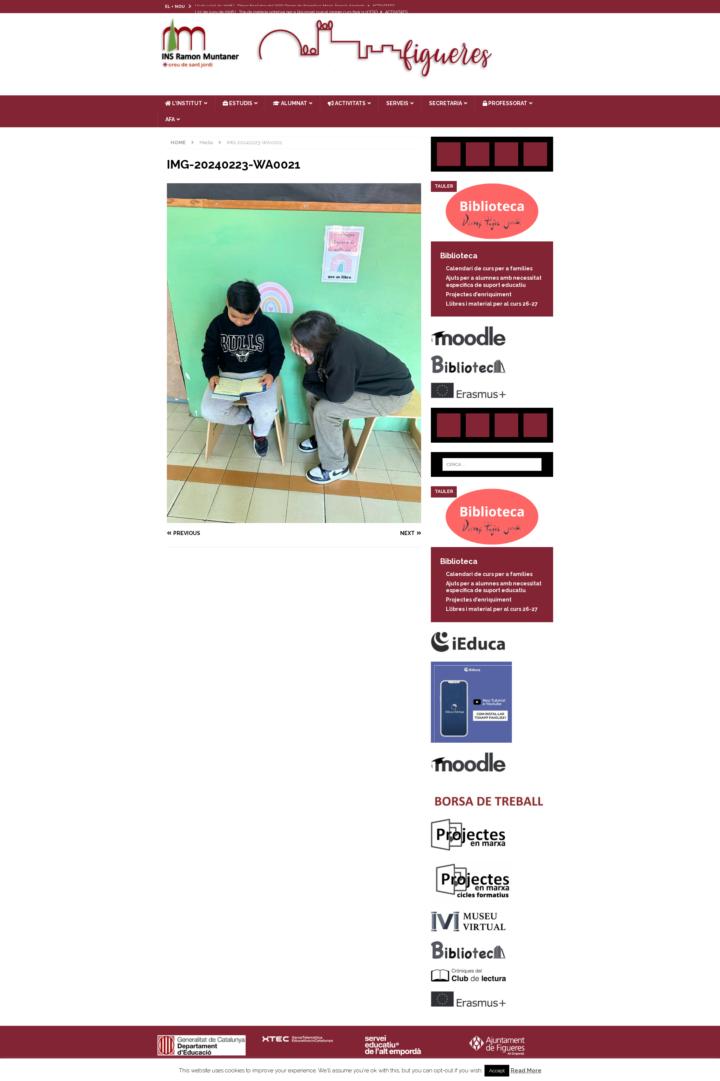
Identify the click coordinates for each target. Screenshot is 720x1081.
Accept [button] (497, 1070)
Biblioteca (458, 255)
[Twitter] (526, 6)
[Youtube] (555, 6)
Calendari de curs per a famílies (489, 268)
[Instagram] (512, 6)
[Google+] (535, 154)
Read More (526, 1070)
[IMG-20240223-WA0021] (294, 519)
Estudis (240, 103)
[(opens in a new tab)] (492, 237)
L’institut (186, 103)
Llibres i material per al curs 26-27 (492, 304)
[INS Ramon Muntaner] (360, 76)
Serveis (397, 103)
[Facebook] (541, 6)
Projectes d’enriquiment (479, 294)
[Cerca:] (492, 464)
